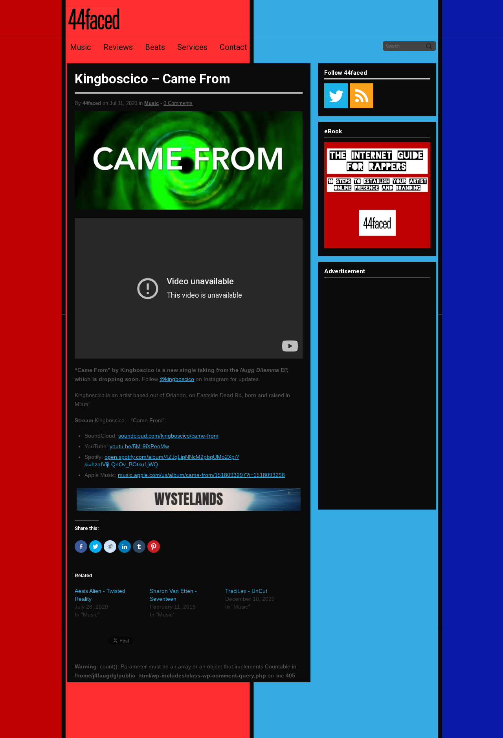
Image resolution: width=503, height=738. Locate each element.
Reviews (118, 47)
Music (80, 47)
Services (192, 47)
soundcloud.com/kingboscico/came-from (168, 435)
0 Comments (178, 103)
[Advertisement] (377, 400)
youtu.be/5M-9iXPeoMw (139, 446)
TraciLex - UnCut (246, 591)
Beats (155, 47)
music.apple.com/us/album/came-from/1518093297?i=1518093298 (201, 475)
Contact (233, 47)
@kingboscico (177, 379)
